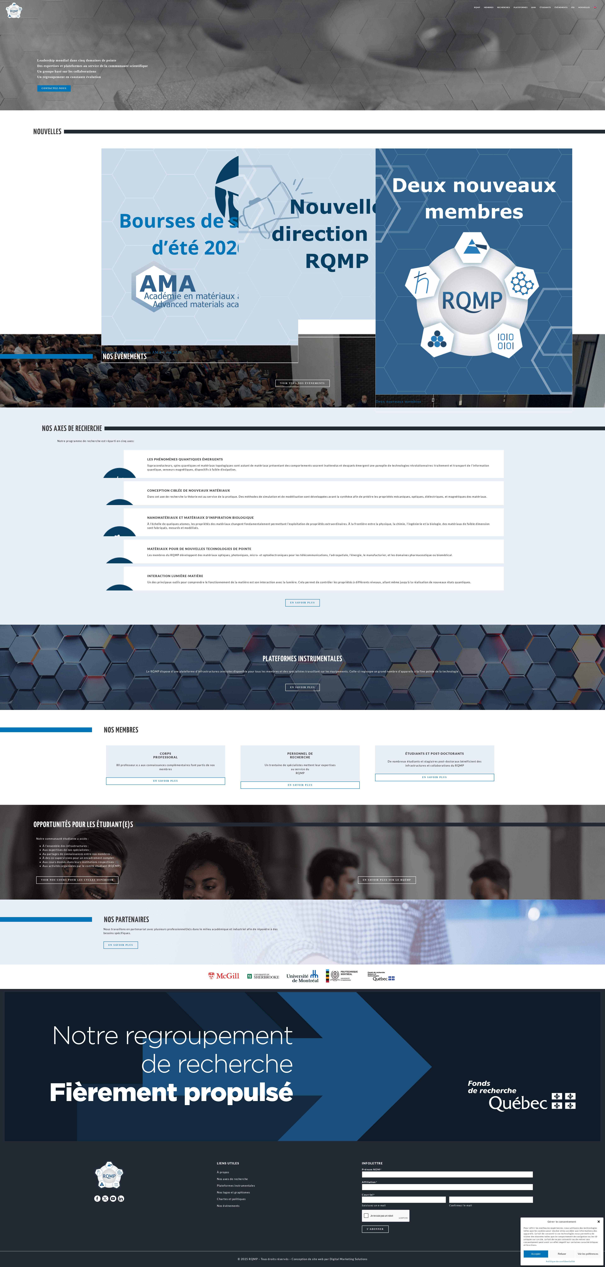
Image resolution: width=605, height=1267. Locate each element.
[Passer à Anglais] (594, 7)
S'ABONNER (375, 1229)
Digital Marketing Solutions (348, 1259)
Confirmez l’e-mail (460, 1205)
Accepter (536, 1253)
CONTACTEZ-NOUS (54, 88)
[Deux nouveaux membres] (474, 271)
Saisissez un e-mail (374, 1205)
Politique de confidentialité (560, 1261)
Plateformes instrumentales (236, 1185)
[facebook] (97, 1198)
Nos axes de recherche (232, 1179)
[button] (598, 1221)
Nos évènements (228, 1205)
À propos (223, 1172)
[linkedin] (121, 1198)
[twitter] (105, 1198)
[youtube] (113, 1198)
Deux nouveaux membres (398, 401)
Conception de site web (308, 1259)
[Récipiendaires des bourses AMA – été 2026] (199, 246)
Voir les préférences (588, 1253)
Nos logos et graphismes (233, 1192)
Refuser (562, 1253)
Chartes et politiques (231, 1199)
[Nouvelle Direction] (337, 234)
